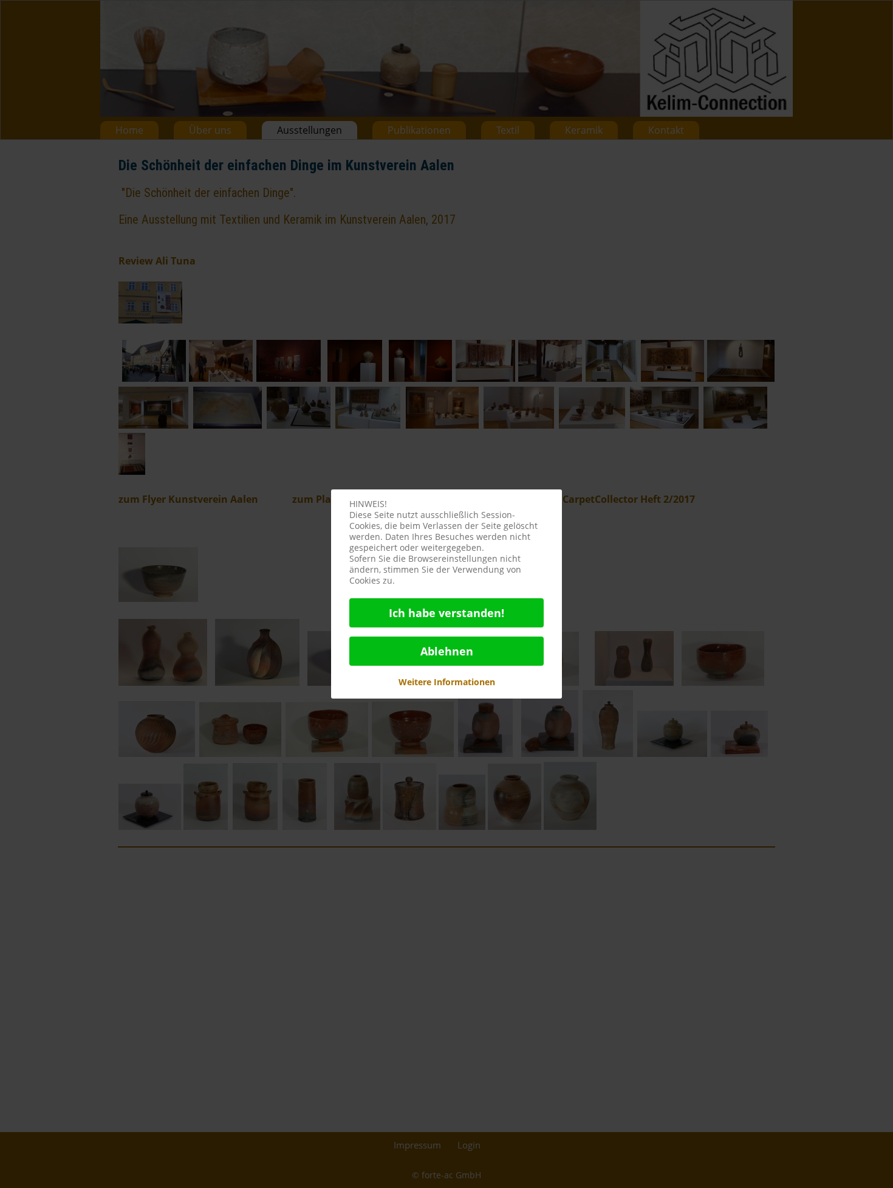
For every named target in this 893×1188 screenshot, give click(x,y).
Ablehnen (446, 651)
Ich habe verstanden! (446, 613)
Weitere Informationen (447, 682)
